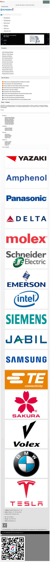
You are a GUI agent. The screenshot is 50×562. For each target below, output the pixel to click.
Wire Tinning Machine (7, 60)
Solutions (7, 20)
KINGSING (8, 532)
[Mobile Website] (4, 527)
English (6, 6)
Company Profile (8, 141)
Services (7, 23)
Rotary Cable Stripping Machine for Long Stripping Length (17, 99)
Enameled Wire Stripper (7, 69)
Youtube (2, 1)
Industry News (7, 137)
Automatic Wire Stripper (7, 61)
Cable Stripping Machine (7, 52)
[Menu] (46, 2)
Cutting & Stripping (8, 128)
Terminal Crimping (8, 129)
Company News (8, 136)
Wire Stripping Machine (7, 58)
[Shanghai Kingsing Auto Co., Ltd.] (7, 10)
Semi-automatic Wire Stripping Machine (13, 83)
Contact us (7, 144)
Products (7, 18)
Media (6, 26)
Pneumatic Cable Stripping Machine (12, 91)
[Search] (1, 14)
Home (2, 102)
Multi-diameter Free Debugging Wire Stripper (14, 87)
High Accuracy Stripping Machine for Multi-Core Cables (16, 81)
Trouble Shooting (8, 135)
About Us (7, 31)
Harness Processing (8, 130)
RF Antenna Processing (7, 65)
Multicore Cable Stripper (7, 54)
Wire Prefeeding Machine (7, 71)
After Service (7, 134)
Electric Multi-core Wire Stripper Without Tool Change (16, 85)
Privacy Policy (7, 143)
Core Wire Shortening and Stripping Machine (14, 97)
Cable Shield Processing (7, 67)
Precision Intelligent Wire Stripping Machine (14, 95)
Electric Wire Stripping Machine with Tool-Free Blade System (18, 93)
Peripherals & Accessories (8, 73)
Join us (6, 28)
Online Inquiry (7, 142)
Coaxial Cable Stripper (7, 63)
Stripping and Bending (7, 56)
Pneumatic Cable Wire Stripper (11, 89)
